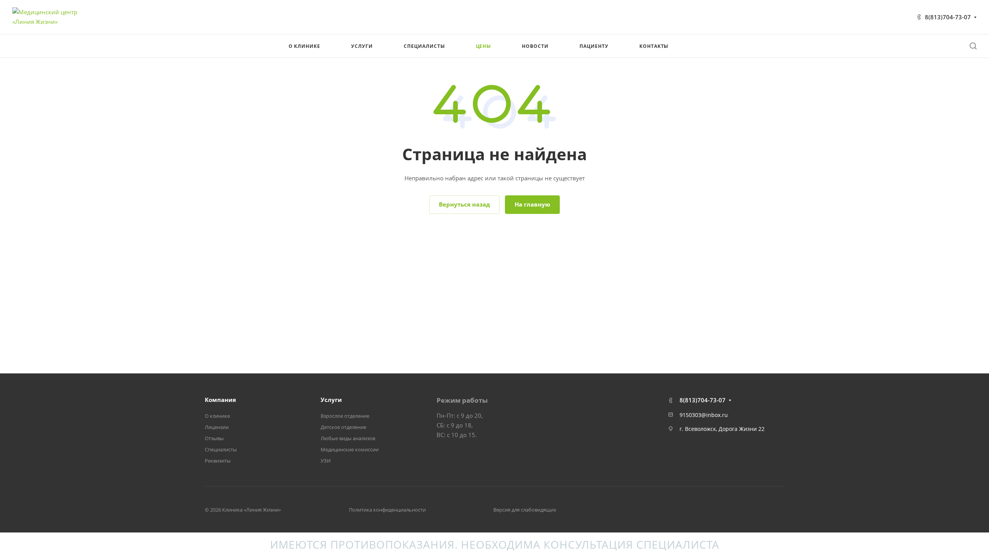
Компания (220, 399)
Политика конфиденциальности (387, 509)
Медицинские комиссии (350, 449)
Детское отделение (343, 427)
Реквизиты (218, 460)
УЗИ (326, 460)
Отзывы (214, 438)
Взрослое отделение (345, 415)
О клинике (217, 415)
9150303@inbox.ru (704, 415)
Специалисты (221, 449)
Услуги (331, 399)
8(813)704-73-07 (948, 17)
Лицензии (217, 427)
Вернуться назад (464, 204)
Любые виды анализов (348, 438)
